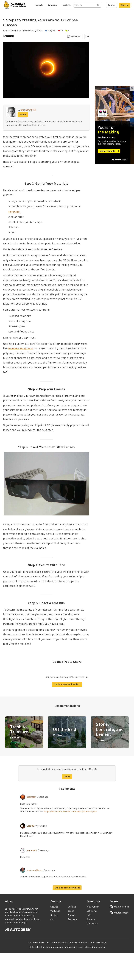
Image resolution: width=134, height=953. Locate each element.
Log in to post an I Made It (67, 684)
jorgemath (32, 850)
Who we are (92, 923)
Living (71, 910)
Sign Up (125, 5)
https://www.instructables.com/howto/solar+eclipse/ (70, 811)
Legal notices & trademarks (91, 947)
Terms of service (60, 942)
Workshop (29, 30)
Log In (111, 5)
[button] (87, 36)
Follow (22, 114)
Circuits (54, 906)
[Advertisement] (114, 125)
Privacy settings (98, 942)
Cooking (72, 906)
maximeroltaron (34, 870)
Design (53, 915)
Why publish (93, 906)
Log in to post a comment (67, 887)
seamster (31, 797)
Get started (92, 910)
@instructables (121, 906)
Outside (72, 915)
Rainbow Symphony (20, 348)
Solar (39, 30)
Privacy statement (79, 942)
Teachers (66, 5)
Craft (52, 919)
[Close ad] (132, 88)
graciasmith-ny (13, 30)
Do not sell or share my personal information (54, 947)
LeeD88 (30, 826)
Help (89, 915)
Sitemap (91, 919)
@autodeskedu (121, 912)
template (13, 211)
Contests (52, 5)
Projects (39, 5)
